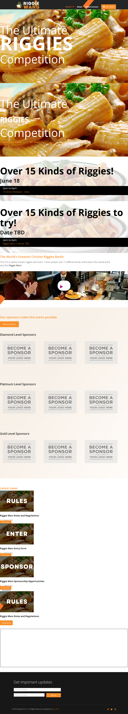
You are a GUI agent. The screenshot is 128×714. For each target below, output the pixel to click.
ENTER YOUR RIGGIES (12, 69)
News (79, 7)
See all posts (6, 590)
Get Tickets (109, 7)
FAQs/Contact (91, 7)
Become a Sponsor (9, 324)
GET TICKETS (35, 69)
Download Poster (11, 272)
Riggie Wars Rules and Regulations (19, 515)
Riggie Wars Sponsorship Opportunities (22, 581)
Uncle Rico (55, 709)
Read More (5, 522)
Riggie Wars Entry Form (13, 548)
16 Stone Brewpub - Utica (16, 191)
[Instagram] (115, 709)
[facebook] (108, 709)
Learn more (30, 272)
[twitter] (111, 709)
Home (68, 7)
